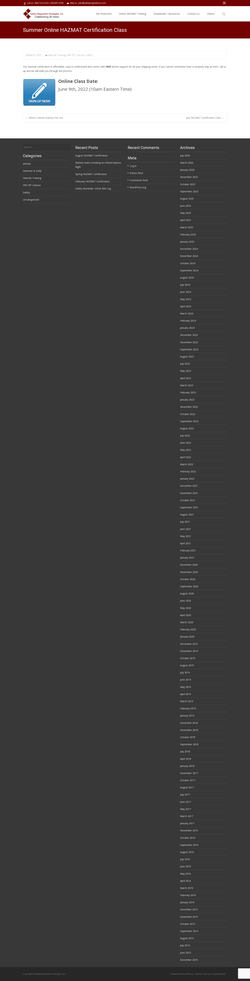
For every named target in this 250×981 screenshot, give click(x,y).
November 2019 (189, 651)
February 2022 (188, 471)
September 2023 (189, 349)
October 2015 (187, 924)
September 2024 (189, 270)
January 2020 (187, 636)
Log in (133, 166)
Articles (27, 163)
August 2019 (187, 665)
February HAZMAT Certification (92, 181)
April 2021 (185, 543)
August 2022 (187, 428)
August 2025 (187, 198)
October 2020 (187, 579)
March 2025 (186, 227)
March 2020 (186, 622)
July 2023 (185, 363)
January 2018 (187, 766)
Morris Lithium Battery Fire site (44, 117)
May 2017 (185, 809)
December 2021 (189, 485)
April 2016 (185, 880)
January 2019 (187, 715)
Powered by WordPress (182, 973)
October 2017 (187, 780)
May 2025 (185, 212)
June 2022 (185, 442)
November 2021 (189, 493)
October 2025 (187, 184)
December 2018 (189, 722)
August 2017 (187, 787)
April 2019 (185, 694)
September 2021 (189, 507)
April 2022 (185, 457)
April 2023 (185, 378)
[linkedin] (224, 4)
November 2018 (189, 730)
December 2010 (189, 959)
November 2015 (189, 916)
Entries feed (136, 173)
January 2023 (187, 399)
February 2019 (188, 708)
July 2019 (185, 672)
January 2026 (187, 169)
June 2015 (185, 952)
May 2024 (185, 299)
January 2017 (187, 823)
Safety (89, 55)
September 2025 (189, 191)
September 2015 (189, 931)
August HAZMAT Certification (91, 155)
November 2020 (189, 572)
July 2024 (185, 284)
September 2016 (189, 845)
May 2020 (185, 608)
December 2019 (189, 643)
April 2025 (185, 220)
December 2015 (189, 909)
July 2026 (185, 155)
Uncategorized (31, 199)
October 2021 (187, 500)
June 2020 (185, 600)
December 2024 (189, 248)
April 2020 (185, 615)
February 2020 (188, 629)
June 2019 (185, 679)
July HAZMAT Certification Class (205, 117)
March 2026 (186, 162)
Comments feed (139, 180)
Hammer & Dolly (32, 170)
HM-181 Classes (76, 55)
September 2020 (189, 586)
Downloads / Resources (167, 13)
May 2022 (185, 449)
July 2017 (185, 794)
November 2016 (189, 830)
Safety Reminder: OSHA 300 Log (93, 188)
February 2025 (188, 234)
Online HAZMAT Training (132, 13)
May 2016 (185, 873)
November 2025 (189, 177)
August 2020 (187, 593)
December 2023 (189, 335)
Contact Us (193, 13)
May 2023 (185, 370)
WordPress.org (138, 187)
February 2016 (188, 895)
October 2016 (187, 837)
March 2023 (186, 385)
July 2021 (185, 521)
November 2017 (189, 773)
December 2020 (189, 564)
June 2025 (185, 205)
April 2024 (185, 306)
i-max (204, 973)
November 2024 (189, 256)
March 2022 (186, 464)
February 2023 (188, 392)
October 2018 (187, 737)
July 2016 (185, 859)
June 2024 (185, 291)
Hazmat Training (56, 55)
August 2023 (187, 356)
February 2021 (188, 550)
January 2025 (187, 241)
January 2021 (187, 557)
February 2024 (188, 320)
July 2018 (185, 751)
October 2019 (187, 658)
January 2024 (187, 327)
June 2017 (185, 801)
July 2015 (185, 945)
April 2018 (185, 758)
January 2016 (187, 902)
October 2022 (187, 414)
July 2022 (185, 435)
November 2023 (189, 342)
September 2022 (189, 421)
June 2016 (185, 866)
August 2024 (187, 277)
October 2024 (187, 263)
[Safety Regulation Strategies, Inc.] (41, 13)
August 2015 (187, 938)
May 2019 (185, 687)
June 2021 (185, 529)
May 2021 (185, 536)
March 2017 (186, 816)
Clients (210, 13)
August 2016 (187, 852)
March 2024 (186, 313)
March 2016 (186, 888)
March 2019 (186, 701)
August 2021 (187, 514)
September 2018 (189, 744)
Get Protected (103, 13)
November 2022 (189, 406)
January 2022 (187, 478)
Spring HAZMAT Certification (91, 174)
